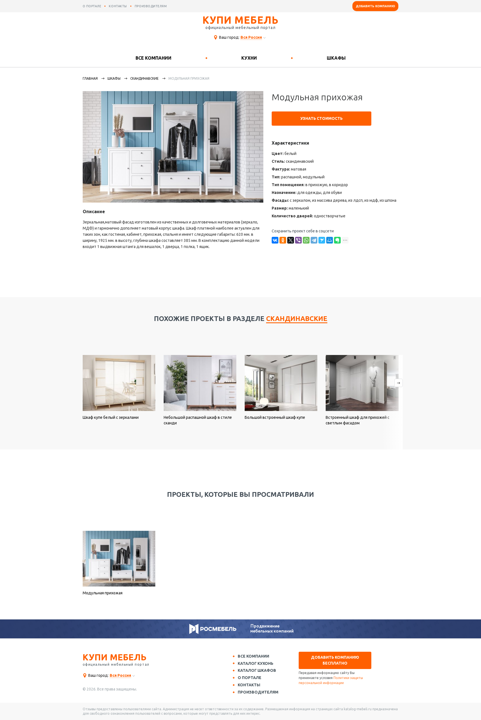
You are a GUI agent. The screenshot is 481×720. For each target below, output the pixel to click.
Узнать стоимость (321, 118)
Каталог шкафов (257, 670)
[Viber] (298, 240)
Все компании (153, 57)
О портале (249, 677)
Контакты (249, 685)
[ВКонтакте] (275, 240)
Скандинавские (144, 78)
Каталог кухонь (255, 663)
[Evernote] (337, 240)
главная (90, 78)
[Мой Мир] (329, 240)
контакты (118, 6)
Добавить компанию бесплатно (335, 660)
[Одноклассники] (282, 240)
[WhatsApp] (306, 240)
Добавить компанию (375, 6)
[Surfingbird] (321, 240)
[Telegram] (314, 240)
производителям (151, 6)
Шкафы (336, 57)
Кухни (249, 57)
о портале (92, 6)
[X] (290, 240)
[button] (392, 402)
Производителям (258, 692)
